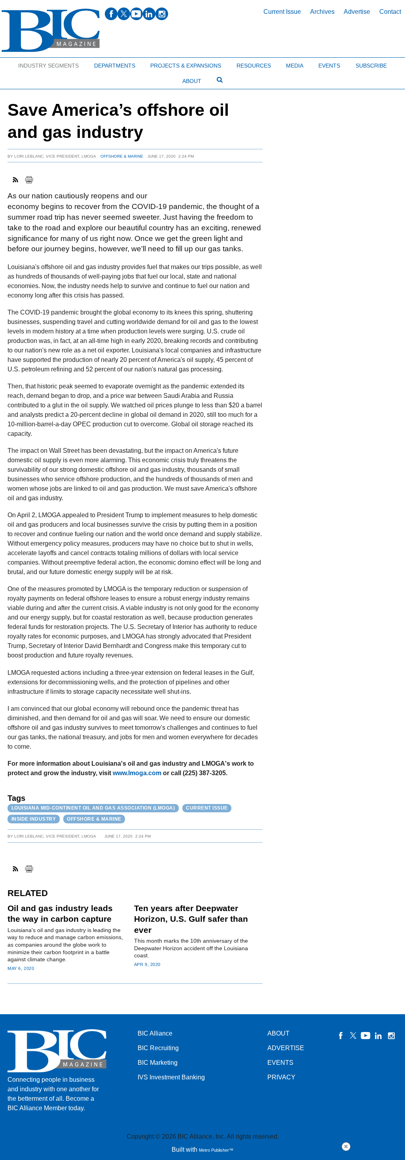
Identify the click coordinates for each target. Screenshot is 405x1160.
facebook (111, 14)
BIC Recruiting (158, 1048)
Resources (254, 65)
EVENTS (280, 1062)
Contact (390, 11)
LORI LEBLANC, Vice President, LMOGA (55, 156)
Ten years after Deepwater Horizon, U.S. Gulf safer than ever (191, 919)
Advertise (357, 11)
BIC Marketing (158, 1062)
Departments (114, 65)
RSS (16, 180)
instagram (161, 14)
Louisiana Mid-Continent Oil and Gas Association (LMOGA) (93, 808)
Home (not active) (24, 64)
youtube (136, 14)
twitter (123, 14)
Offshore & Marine (121, 156)
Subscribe (371, 65)
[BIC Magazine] (50, 31)
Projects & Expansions (185, 65)
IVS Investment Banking (171, 1077)
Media (294, 65)
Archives (322, 11)
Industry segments (48, 65)
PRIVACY (281, 1077)
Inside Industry (33, 819)
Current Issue (282, 11)
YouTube (366, 1035)
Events (329, 65)
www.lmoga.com (137, 773)
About (191, 81)
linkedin (149, 14)
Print (29, 180)
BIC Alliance (155, 1033)
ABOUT (278, 1033)
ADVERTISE (285, 1048)
